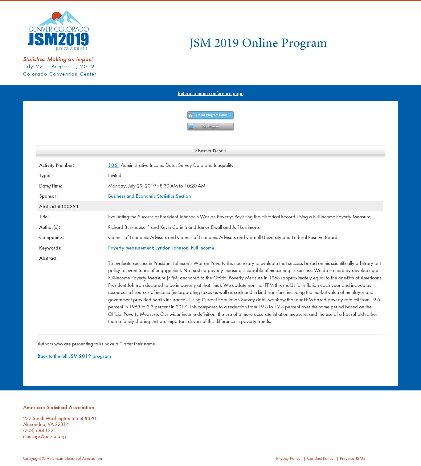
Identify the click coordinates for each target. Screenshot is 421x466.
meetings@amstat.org (44, 436)
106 (113, 164)
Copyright (32, 458)
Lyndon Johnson (171, 247)
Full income (202, 247)
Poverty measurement (130, 247)
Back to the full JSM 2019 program (74, 355)
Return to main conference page (210, 93)
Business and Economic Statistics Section (149, 195)
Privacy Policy (288, 458)
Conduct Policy (320, 458)
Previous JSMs (352, 458)
